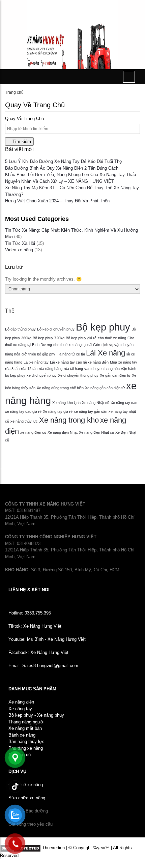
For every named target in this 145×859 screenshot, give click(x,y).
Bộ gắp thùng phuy (20, 329)
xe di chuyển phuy (42, 375)
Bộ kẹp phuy (103, 327)
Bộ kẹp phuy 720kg (48, 338)
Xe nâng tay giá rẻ (57, 411)
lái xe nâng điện (96, 362)
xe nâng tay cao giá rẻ (23, 411)
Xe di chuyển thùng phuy (78, 375)
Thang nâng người (26, 721)
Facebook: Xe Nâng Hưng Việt (38, 652)
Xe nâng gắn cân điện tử (105, 388)
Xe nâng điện (21, 702)
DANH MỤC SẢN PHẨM (32, 688)
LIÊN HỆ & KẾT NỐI (29, 589)
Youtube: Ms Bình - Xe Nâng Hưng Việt (47, 639)
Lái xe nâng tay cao (66, 362)
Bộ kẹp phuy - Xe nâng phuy (36, 715)
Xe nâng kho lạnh (66, 403)
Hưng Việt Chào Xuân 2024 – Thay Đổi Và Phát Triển (57, 200)
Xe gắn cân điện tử (115, 375)
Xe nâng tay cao (124, 403)
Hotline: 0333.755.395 (29, 612)
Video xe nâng (19, 249)
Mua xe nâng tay (123, 362)
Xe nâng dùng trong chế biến (60, 388)
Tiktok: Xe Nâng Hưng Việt (34, 626)
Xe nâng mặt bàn (25, 728)
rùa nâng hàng (50, 369)
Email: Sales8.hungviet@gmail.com (43, 665)
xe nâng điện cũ (33, 432)
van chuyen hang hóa (102, 369)
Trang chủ (14, 92)
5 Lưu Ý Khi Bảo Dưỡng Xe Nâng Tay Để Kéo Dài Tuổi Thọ (63, 161)
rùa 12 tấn (29, 369)
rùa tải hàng (73, 369)
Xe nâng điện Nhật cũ (96, 432)
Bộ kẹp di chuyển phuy (56, 329)
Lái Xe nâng (105, 353)
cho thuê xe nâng (112, 338)
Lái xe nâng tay (36, 362)
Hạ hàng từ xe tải (71, 354)
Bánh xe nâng (21, 735)
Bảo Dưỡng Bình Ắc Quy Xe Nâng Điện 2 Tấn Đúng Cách (61, 168)
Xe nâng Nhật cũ (95, 403)
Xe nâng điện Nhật (63, 432)
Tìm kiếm (21, 141)
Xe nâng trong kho (69, 420)
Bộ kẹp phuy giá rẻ (81, 338)
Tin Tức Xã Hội (20, 243)
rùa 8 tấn (12, 369)
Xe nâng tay (20, 708)
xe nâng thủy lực (24, 421)
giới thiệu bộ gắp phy (38, 354)
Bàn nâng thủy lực (26, 741)
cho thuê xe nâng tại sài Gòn (76, 345)
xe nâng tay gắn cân (90, 411)
